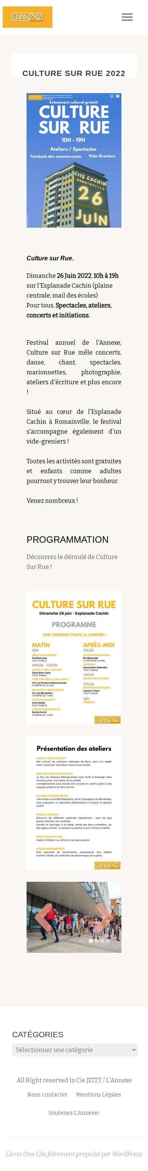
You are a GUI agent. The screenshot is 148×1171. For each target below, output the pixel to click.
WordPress (127, 1088)
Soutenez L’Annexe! (74, 1047)
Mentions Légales (98, 1029)
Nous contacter (47, 1029)
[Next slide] (105, 885)
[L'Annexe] (27, 17)
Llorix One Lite (26, 1088)
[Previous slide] (42, 885)
